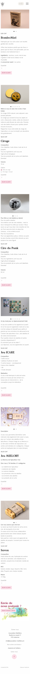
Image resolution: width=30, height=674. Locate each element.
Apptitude (27, 667)
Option (3, 167)
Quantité (3, 65)
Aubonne (11, 648)
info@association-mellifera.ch (15, 641)
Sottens (18, 648)
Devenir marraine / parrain (8, 610)
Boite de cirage (6, 169)
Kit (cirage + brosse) (7, 171)
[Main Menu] (27, 4)
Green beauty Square (19, 533)
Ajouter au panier (6, 72)
